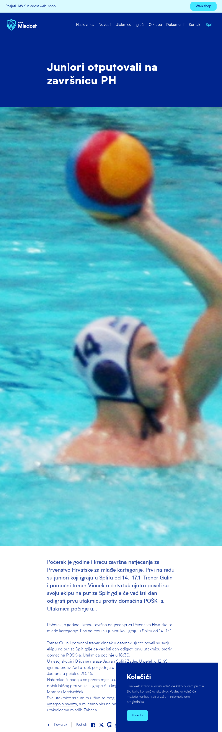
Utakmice (123, 25)
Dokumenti (175, 25)
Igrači (139, 25)
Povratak (57, 725)
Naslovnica (85, 25)
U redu (137, 715)
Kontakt (195, 25)
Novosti (105, 25)
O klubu (155, 25)
